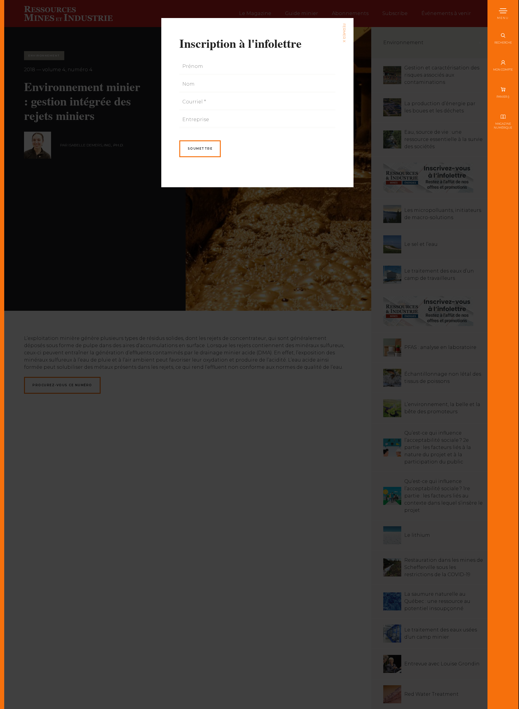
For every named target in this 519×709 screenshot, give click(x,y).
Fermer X (344, 32)
